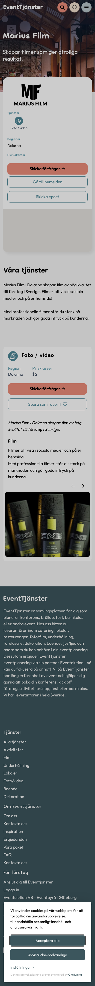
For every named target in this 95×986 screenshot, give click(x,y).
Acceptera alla (47, 940)
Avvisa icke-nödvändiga (47, 955)
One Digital (75, 974)
